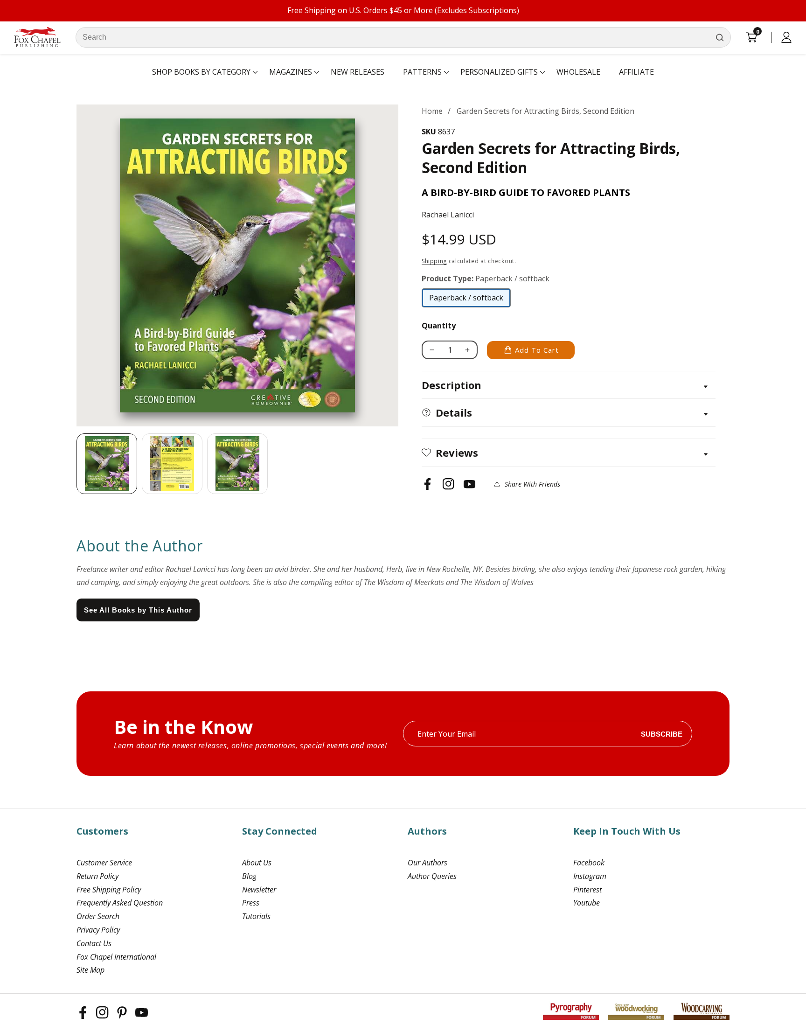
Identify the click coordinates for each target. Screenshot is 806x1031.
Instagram (589, 876)
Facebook (588, 862)
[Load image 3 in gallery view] (237, 463)
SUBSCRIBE (661, 734)
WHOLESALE (578, 72)
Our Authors (427, 862)
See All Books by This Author (138, 610)
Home (432, 111)
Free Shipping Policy (108, 890)
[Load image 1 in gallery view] (106, 463)
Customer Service (104, 862)
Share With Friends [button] (532, 484)
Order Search (97, 916)
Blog (249, 876)
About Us (256, 862)
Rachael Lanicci (448, 214)
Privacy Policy (98, 930)
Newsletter (259, 890)
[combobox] (403, 37)
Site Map (90, 970)
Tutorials (256, 916)
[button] (201, 72)
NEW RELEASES (357, 72)
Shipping (434, 261)
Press (250, 903)
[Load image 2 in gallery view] (172, 463)
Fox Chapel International (116, 957)
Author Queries (432, 876)
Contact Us (93, 943)
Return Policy (97, 876)
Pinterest (587, 890)
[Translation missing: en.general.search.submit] (719, 37)
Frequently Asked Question (119, 903)
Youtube (586, 903)
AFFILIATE (636, 72)
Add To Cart (537, 350)
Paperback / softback (466, 300)
